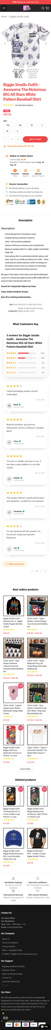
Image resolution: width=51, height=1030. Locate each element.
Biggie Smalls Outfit (19, 16)
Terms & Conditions (10, 943)
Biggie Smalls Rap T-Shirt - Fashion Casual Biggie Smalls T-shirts (36, 853)
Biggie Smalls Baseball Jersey (30, 308)
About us (6, 939)
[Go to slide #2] (32, 74)
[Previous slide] (5, 43)
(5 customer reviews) (24, 105)
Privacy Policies (8, 946)
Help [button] (46, 1027)
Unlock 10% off (5, 1018)
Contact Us (6, 978)
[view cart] (47, 8)
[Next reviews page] (45, 571)
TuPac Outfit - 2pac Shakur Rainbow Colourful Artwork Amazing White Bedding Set (13, 666)
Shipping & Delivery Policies (13, 966)
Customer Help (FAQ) (11, 981)
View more (25, 769)
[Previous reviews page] (32, 571)
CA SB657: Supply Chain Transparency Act (19, 954)
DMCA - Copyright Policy (12, 950)
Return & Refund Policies (12, 974)
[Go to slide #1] (18, 74)
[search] (42, 8)
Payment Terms (8, 970)
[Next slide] (46, 43)
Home (4, 16)
